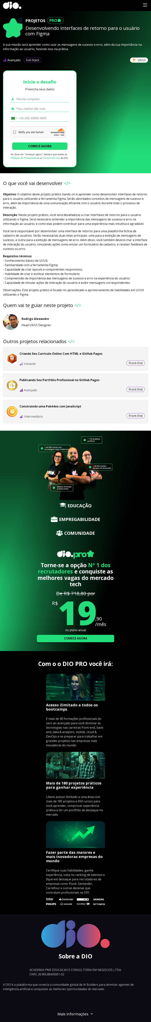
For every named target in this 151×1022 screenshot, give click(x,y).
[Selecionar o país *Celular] (13, 118)
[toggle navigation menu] (145, 5)
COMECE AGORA (40, 146)
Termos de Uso (51, 158)
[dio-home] (12, 5)
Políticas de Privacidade (24, 158)
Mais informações (72, 1013)
